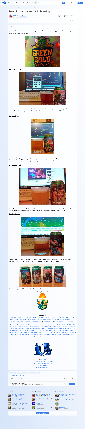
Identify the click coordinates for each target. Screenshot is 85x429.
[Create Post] (71, 3)
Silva (14, 336)
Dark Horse (48, 323)
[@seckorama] (11, 16)
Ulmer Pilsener (36, 321)
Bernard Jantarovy (58, 323)
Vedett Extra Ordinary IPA (66, 328)
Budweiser (47, 334)
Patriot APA (69, 323)
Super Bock (33, 332)
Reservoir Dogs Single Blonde (34, 317)
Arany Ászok (65, 319)
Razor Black (25, 326)
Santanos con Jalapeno (44, 325)
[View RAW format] (65, 379)
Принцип (36, 336)
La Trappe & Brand (23, 334)
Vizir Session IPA (55, 319)
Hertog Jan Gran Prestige (58, 332)
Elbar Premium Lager (39, 328)
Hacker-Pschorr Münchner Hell (58, 330)
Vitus (24, 325)
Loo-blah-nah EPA (50, 317)
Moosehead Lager (15, 325)
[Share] (72, 21)
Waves (17, 2)
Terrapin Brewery (45, 338)
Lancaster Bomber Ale (16, 328)
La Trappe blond (58, 321)
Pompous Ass (34, 326)
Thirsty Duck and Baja (58, 334)
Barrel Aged (44, 336)
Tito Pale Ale (13, 330)
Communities (26, 2)
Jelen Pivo (26, 323)
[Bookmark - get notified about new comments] (69, 21)
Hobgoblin (28, 328)
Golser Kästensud (16, 323)
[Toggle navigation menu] (2, 3)
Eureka (64, 326)
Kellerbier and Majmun (24, 336)
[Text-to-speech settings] (75, 15)
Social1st (45, 319)
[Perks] (63, 3)
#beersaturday (15, 7)
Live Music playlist (41, 367)
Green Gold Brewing (24, 32)
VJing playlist (42, 365)
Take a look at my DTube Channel (42, 361)
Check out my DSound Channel (42, 363)
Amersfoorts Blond (36, 334)
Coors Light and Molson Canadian (50, 326)
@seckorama (43, 359)
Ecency (9, 7)
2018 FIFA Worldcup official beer (28, 330)
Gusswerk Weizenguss (23, 321)
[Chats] (67, 3)
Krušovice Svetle (52, 328)
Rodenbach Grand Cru (17, 317)
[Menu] (75, 21)
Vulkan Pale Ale (47, 321)
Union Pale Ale (24, 332)
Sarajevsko (71, 326)
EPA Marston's (32, 325)
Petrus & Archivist (28, 319)
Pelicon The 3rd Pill (37, 323)
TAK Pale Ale (69, 321)
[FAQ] (33, 3)
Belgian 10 (38, 319)
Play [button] (73, 16)
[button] (9, 378)
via (22, 375)
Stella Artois (43, 330)
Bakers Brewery (54, 336)
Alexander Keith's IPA (59, 325)
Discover (10, 2)
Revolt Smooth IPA (44, 332)
